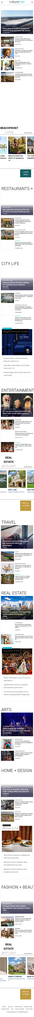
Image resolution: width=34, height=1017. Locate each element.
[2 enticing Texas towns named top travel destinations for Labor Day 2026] (7, 77)
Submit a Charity (28, 1006)
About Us (4, 1006)
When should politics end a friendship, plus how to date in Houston (23, 64)
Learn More (25, 173)
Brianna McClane (18, 67)
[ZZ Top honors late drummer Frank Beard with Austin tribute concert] (17, 405)
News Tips (10, 1006)
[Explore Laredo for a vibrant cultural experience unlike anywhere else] (7, 579)
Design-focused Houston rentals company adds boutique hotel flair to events (24, 815)
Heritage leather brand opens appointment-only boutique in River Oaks (16, 908)
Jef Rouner (17, 300)
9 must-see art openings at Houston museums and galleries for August (24, 742)
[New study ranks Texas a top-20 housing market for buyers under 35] (7, 639)
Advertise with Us (5, 1009)
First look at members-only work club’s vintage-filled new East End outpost (16, 791)
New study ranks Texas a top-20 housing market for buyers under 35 (24, 638)
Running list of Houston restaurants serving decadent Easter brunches (15, 870)
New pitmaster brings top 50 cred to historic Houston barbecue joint (16, 211)
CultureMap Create (19, 248)
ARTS (6, 709)
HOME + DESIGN (16, 770)
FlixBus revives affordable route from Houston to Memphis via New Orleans (23, 555)
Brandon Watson (6, 288)
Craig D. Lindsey (18, 437)
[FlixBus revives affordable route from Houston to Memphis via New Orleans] (7, 556)
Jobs (12, 1009)
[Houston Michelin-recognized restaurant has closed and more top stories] (7, 310)
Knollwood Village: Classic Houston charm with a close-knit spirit (17, 374)
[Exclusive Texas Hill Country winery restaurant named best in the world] (7, 42)
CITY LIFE (10, 263)
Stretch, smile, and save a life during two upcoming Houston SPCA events (23, 319)
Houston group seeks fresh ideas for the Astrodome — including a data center (24, 296)
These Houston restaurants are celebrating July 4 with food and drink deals (17, 856)
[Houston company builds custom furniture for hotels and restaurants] (7, 805)
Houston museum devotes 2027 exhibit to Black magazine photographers (24, 754)
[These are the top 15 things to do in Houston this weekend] (7, 436)
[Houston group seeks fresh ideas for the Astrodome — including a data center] (7, 298)
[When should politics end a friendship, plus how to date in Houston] (7, 65)
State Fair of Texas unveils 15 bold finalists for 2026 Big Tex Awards (23, 567)
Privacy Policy (29, 1009)
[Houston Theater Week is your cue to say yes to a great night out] (7, 447)
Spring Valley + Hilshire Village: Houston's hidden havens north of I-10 (17, 367)
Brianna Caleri (6, 415)
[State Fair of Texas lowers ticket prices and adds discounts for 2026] (7, 53)
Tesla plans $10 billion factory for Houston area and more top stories (16, 29)
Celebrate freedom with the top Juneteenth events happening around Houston (16, 686)
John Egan (5, 547)
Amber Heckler (18, 44)
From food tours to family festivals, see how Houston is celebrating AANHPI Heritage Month (17, 693)
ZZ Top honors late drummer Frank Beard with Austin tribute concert (16, 412)
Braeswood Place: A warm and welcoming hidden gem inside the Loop (15, 360)
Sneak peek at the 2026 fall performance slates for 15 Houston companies (17, 731)
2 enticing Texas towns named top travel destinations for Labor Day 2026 (24, 75)
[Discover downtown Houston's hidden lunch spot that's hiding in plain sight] (7, 245)
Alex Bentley (17, 56)
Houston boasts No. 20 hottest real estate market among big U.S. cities (16, 614)
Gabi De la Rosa (6, 912)
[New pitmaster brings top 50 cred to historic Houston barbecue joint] (17, 203)
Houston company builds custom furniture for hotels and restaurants (24, 803)
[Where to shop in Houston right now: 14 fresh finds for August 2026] (7, 933)
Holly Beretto (17, 629)
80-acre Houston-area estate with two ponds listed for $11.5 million (23, 626)
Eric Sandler (5, 213)
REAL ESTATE (14, 593)
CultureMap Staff (6, 32)
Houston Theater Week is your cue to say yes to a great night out (23, 446)
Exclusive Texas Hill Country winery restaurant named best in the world (24, 40)
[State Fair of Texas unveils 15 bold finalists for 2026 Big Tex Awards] (7, 568)
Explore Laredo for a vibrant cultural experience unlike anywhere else (22, 578)
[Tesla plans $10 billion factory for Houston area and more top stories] (17, 22)
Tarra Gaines (5, 734)
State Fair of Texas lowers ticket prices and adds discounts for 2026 (24, 52)
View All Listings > (25, 505)
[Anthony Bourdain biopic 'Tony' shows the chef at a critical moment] (7, 424)
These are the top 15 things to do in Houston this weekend (24, 434)
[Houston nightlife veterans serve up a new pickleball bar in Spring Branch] (7, 235)
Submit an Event (18, 1006)
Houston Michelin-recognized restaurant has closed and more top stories (24, 308)
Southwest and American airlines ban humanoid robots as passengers (16, 543)
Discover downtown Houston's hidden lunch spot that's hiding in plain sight (24, 244)
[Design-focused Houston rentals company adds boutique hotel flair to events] (7, 816)
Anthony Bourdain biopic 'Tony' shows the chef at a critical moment (23, 423)
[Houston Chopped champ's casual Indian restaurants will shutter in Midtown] (7, 223)
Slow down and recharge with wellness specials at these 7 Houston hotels (23, 920)
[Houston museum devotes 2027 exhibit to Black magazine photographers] (7, 756)
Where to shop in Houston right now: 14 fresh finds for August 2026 (23, 932)
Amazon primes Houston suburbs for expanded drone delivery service (16, 285)
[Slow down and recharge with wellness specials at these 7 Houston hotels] (7, 921)
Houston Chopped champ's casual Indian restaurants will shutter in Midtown (23, 221)
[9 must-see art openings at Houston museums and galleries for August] (7, 744)
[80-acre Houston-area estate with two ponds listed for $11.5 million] (7, 627)
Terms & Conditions (19, 1009)
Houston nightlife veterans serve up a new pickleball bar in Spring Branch (24, 233)
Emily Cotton (5, 795)
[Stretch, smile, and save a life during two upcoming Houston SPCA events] (7, 320)
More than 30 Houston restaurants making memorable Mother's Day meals (15, 863)
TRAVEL (8, 522)
